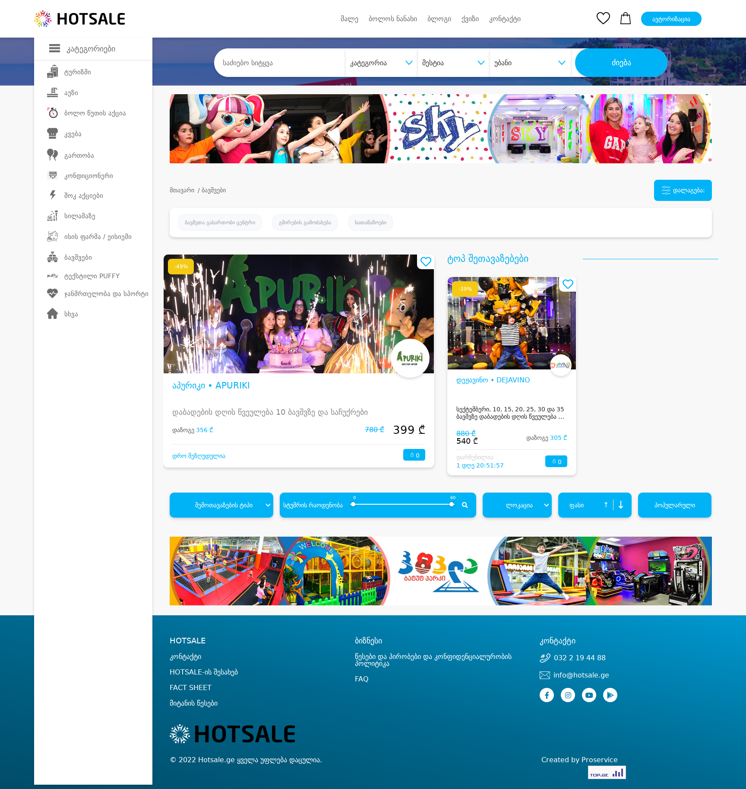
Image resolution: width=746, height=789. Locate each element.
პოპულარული (674, 505)
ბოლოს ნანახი (393, 19)
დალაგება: (688, 189)
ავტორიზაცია (671, 19)
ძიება (621, 63)
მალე (349, 19)
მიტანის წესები (194, 703)
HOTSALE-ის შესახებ (204, 672)
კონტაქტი (505, 19)
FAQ (362, 679)
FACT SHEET (191, 688)
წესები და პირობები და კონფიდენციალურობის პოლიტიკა (433, 660)
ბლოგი (439, 19)
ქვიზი (470, 19)
